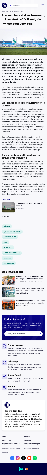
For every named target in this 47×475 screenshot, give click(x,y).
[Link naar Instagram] (18, 458)
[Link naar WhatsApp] (35, 458)
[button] (42, 5)
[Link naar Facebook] (12, 458)
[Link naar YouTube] (29, 458)
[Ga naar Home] (4, 5)
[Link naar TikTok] (23, 458)
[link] (7, 226)
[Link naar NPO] (26, 469)
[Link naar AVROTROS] (21, 469)
